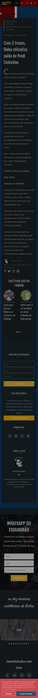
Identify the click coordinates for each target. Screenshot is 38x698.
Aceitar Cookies (26, 694)
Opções (9, 694)
